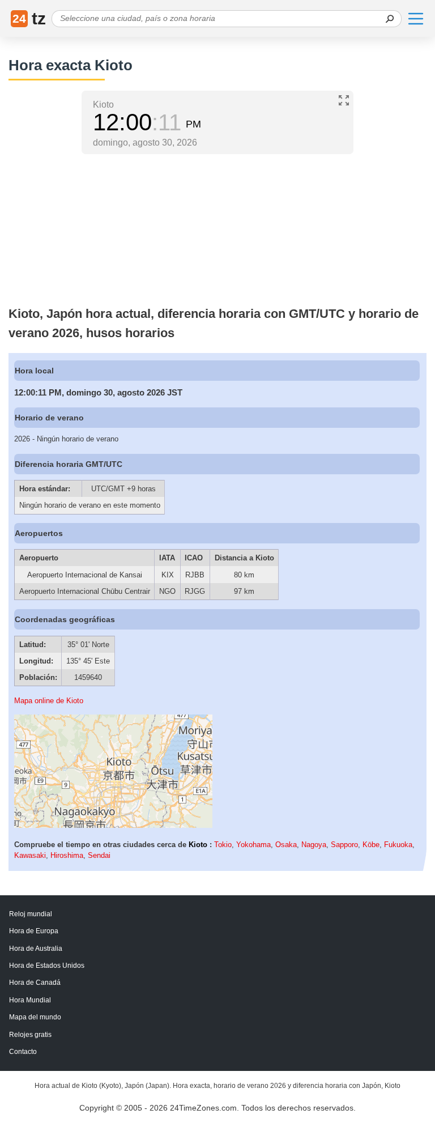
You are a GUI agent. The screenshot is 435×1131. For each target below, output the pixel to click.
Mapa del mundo (35, 1017)
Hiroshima (66, 855)
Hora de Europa (33, 931)
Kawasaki (30, 855)
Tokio (223, 844)
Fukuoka (398, 844)
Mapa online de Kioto (48, 700)
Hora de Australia (35, 949)
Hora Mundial (30, 1000)
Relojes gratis (30, 1035)
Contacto (23, 1052)
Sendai (99, 855)
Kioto (198, 844)
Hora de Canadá (35, 983)
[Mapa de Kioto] (113, 825)
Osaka (286, 844)
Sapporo (344, 844)
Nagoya (313, 844)
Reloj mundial (30, 914)
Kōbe (370, 844)
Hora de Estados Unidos (46, 966)
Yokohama (253, 844)
